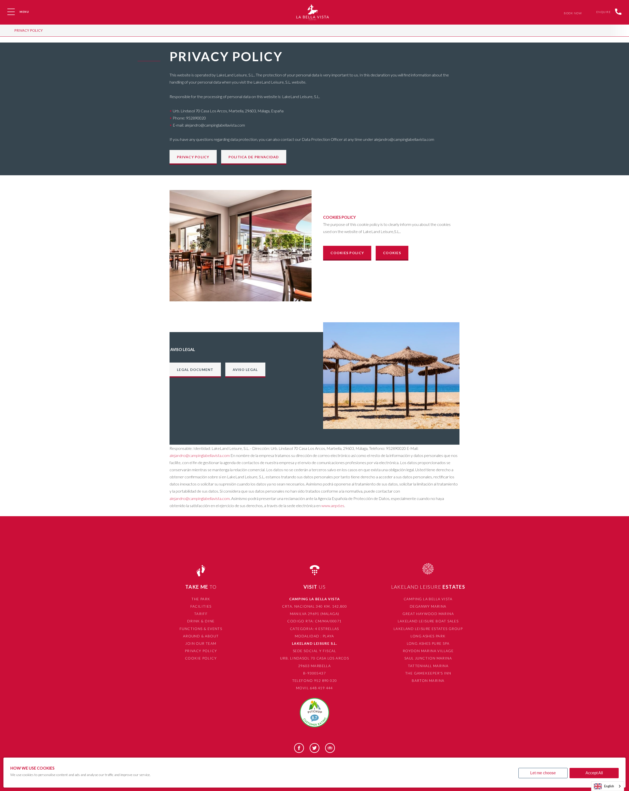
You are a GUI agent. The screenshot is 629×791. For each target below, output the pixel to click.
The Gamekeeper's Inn (428, 673)
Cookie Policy (201, 658)
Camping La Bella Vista (428, 599)
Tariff (201, 614)
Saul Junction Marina (428, 658)
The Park (200, 599)
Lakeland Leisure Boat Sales (428, 621)
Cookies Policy (347, 253)
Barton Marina (428, 680)
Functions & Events (201, 629)
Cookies (392, 253)
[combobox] (607, 786)
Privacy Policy (28, 30)
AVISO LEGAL (245, 369)
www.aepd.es (332, 505)
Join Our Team (200, 643)
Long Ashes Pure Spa (428, 643)
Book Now (572, 13)
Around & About (201, 636)
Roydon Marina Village (428, 651)
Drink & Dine (201, 621)
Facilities (201, 606)
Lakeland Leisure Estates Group (428, 629)
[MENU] (11, 12)
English (609, 786)
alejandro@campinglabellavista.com (200, 455)
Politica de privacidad (254, 157)
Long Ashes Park (428, 636)
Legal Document (195, 369)
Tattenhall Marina (428, 666)
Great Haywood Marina (428, 614)
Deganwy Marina (428, 606)
